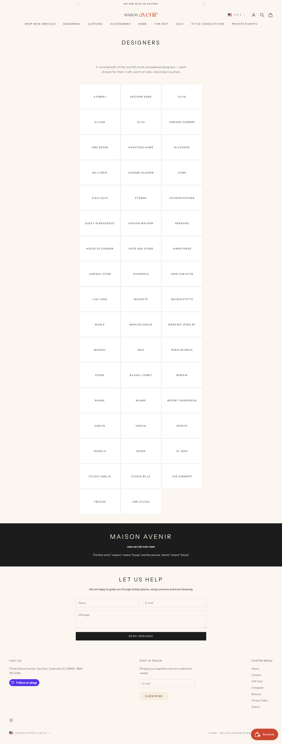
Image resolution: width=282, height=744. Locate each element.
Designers (71, 23)
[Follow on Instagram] (11, 720)
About (255, 668)
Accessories (120, 23)
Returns (256, 694)
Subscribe (154, 696)
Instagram (257, 687)
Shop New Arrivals (40, 23)
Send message (141, 636)
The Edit (161, 23)
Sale (180, 23)
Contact (256, 675)
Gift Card (256, 681)
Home (142, 23)
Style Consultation (207, 23)
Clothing (95, 23)
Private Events (244, 23)
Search (255, 707)
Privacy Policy (259, 700)
